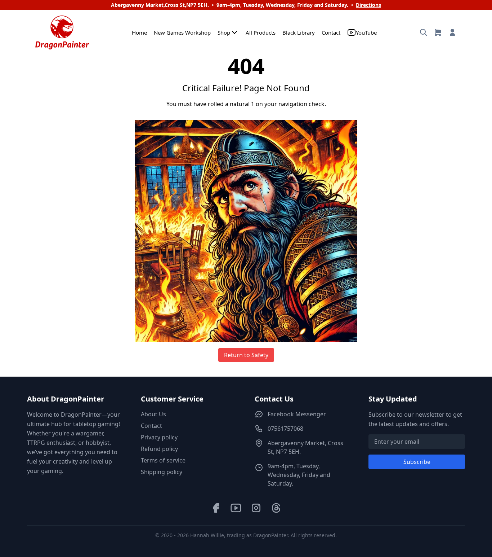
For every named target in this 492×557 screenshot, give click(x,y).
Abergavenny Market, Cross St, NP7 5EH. (305, 447)
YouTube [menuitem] (366, 32)
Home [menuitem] (139, 32)
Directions (368, 4)
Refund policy (159, 449)
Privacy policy (159, 437)
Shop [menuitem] (224, 32)
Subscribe (416, 462)
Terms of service (163, 460)
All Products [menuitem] (261, 32)
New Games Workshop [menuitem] (182, 32)
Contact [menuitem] (331, 32)
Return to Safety (246, 355)
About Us (153, 414)
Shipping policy (161, 472)
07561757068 (285, 429)
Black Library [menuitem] (298, 32)
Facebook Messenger (297, 414)
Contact (151, 426)
